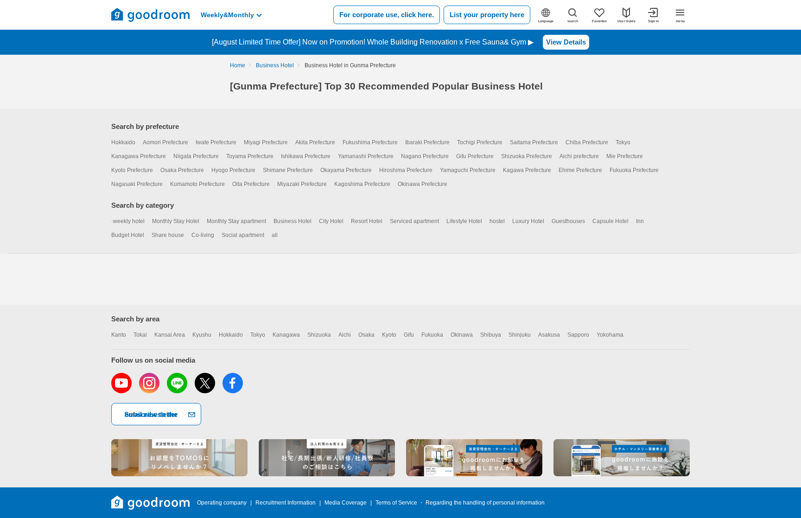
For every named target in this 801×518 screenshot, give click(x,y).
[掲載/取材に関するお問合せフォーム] (621, 457)
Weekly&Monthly (227, 15)
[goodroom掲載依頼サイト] (474, 457)
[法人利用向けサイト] (327, 457)
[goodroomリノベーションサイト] (179, 457)
